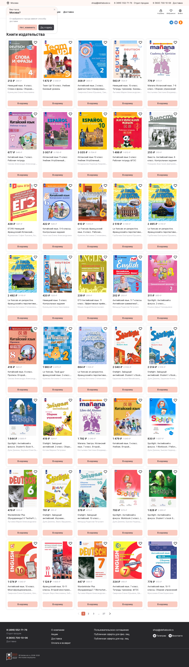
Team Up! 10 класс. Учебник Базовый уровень (56, 87)
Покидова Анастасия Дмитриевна (163, 164)
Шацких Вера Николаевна (54, 593)
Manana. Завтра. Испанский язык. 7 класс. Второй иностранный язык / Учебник (92, 445)
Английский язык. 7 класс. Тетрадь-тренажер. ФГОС (126, 588)
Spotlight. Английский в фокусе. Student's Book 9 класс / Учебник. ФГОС (20, 445)
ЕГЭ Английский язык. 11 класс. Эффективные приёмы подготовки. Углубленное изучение (92, 302)
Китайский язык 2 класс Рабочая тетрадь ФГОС (124, 159)
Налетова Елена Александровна (57, 235)
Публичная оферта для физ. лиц (111, 634)
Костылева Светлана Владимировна (164, 92)
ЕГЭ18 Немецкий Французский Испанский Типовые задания (20, 230)
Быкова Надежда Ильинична (173, 450)
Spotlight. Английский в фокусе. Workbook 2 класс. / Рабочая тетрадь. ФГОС (127, 517)
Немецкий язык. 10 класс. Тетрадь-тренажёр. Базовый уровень (127, 87)
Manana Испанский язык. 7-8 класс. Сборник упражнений (162, 87)
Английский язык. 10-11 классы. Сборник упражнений (162, 588)
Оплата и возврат (61, 643)
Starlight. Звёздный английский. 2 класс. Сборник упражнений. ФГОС (57, 445)
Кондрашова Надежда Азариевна (93, 164)
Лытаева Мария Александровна (127, 92)
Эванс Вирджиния (64, 522)
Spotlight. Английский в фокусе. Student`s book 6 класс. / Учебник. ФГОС (160, 517)
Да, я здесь (46, 27)
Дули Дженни (154, 378)
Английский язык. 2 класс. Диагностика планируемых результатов (91, 87)
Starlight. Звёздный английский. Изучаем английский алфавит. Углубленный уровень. (54, 517)
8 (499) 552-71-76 (123, 3)
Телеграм (161, 635)
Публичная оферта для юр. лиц (111, 638)
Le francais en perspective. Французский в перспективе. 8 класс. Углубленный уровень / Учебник (162, 230)
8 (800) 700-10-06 (162, 3)
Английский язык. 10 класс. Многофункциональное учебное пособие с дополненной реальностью (21, 588)
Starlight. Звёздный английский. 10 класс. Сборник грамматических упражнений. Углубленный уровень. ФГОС (91, 517)
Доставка (68, 12)
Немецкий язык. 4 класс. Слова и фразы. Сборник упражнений (20, 87)
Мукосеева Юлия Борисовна (160, 593)
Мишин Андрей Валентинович (91, 307)
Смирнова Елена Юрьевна (89, 92)
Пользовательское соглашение (111, 630)
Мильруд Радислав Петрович (126, 307)
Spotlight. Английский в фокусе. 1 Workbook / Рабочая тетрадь (162, 445)
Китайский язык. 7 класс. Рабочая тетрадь (20, 159)
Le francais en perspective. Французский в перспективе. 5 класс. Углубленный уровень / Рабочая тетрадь (92, 373)
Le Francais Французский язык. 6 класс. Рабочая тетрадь (90, 230)
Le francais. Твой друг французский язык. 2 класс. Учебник (56, 373)
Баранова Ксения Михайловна (126, 378)
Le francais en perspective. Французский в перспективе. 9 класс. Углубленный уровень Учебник (127, 230)
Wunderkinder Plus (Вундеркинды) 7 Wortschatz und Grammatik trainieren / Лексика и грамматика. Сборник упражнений (92, 588)
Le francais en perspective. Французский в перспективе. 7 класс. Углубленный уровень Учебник (22, 302)
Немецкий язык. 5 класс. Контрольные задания (55, 302)
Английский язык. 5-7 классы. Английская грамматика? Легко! (127, 302)
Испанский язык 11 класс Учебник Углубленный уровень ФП (55, 159)
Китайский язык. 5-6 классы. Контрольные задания (57, 230)
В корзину (22, 103)
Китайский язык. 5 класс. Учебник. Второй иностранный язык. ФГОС (125, 445)
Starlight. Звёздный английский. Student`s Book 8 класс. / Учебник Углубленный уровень (162, 373)
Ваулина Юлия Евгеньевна (32, 450)
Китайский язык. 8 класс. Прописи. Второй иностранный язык (20, 373)
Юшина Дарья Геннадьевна (160, 307)
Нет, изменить (27, 27)
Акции (57, 12)
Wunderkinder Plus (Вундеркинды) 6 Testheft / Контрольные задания (21, 517)
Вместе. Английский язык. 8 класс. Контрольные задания (162, 159)
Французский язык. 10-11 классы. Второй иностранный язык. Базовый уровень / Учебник (57, 588)
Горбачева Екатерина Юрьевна (127, 235)
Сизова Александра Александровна (24, 164)
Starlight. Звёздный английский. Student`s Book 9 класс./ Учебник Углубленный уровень (127, 373)
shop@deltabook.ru (101, 3)
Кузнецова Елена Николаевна (21, 92)
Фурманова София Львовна (20, 235)
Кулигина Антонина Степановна (92, 235)
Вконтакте (177, 635)
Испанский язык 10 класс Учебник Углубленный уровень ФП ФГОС (90, 159)
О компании (57, 630)
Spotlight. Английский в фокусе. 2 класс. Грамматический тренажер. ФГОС (161, 302)
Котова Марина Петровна (54, 450)
